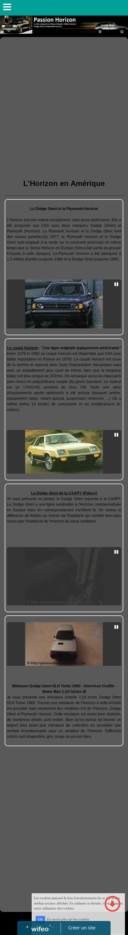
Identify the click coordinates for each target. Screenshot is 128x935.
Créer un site (81, 927)
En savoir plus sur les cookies (68, 919)
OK (40, 919)
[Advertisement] (64, 104)
